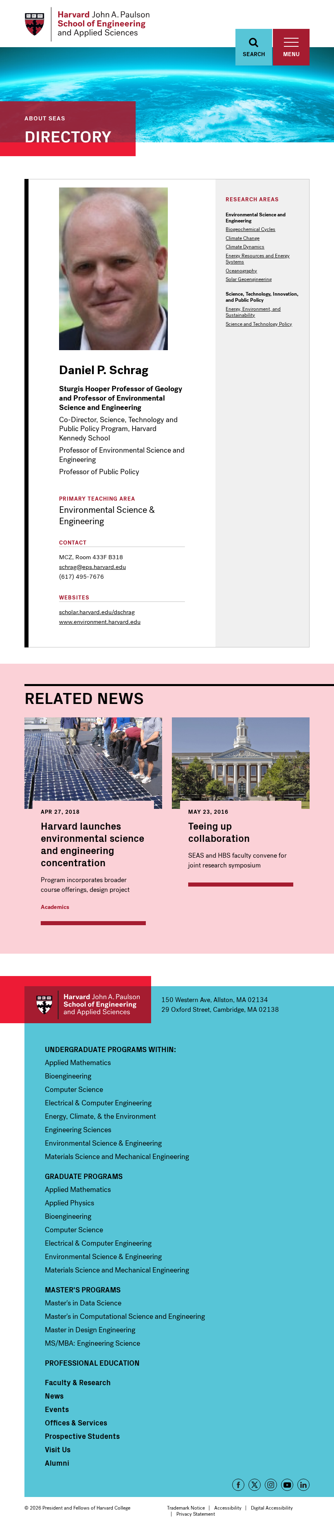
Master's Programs (83, 1289)
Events (57, 1409)
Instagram (271, 1485)
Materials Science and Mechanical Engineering (117, 1156)
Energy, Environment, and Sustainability (253, 312)
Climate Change (242, 238)
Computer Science (74, 1089)
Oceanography (241, 271)
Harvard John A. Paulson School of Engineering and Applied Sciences (87, 1004)
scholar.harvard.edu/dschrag (97, 612)
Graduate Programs (84, 1176)
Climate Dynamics (245, 247)
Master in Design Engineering (90, 1330)
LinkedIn (303, 1485)
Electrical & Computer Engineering (98, 1103)
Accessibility (228, 1508)
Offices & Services (76, 1422)
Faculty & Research (78, 1382)
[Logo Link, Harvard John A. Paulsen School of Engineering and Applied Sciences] (86, 24)
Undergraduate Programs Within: (110, 1049)
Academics (55, 907)
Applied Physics (69, 1203)
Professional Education (92, 1362)
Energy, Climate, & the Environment (100, 1116)
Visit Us (57, 1449)
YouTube (287, 1485)
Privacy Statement (195, 1514)
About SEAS (44, 117)
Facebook (238, 1485)
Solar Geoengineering (249, 280)
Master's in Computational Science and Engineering (125, 1316)
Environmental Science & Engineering (103, 1143)
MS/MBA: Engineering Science (92, 1343)
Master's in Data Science (83, 1303)
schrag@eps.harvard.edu (92, 567)
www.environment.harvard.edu (100, 622)
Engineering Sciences (78, 1129)
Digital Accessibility (272, 1508)
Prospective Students (82, 1436)
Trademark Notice (186, 1508)
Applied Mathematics (78, 1062)
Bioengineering (68, 1076)
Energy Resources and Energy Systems (258, 259)
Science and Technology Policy (259, 324)
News (54, 1395)
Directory (67, 135)
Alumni (57, 1462)
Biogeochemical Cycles (250, 230)
